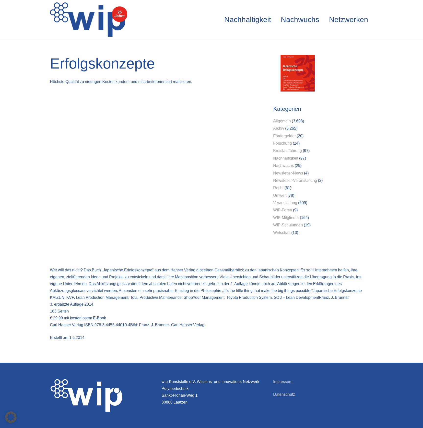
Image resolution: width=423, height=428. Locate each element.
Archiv (278, 128)
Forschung (282, 143)
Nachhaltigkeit (285, 158)
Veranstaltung (285, 203)
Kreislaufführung (287, 151)
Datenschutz (284, 394)
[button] (11, 417)
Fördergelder (284, 136)
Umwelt (279, 195)
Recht (278, 188)
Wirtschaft (281, 233)
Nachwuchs (283, 165)
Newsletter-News (288, 173)
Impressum (282, 382)
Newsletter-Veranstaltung (295, 180)
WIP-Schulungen (288, 225)
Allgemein (282, 121)
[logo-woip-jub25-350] (88, 19)
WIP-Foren (282, 210)
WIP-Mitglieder (286, 218)
